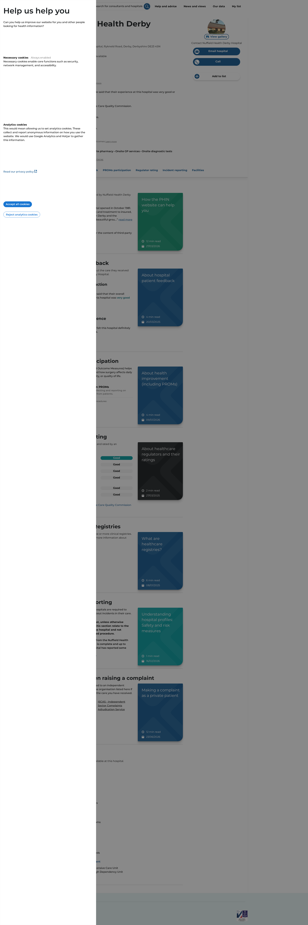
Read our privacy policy (18, 171)
